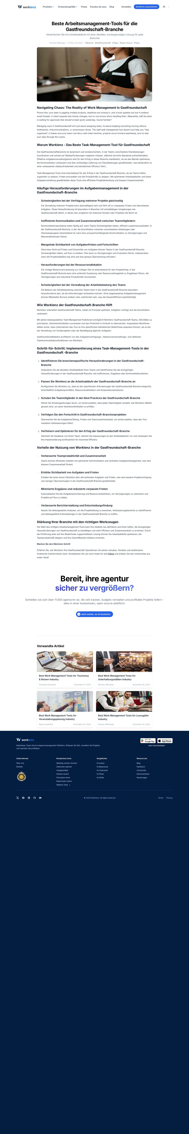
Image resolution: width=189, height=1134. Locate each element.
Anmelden (126, 6)
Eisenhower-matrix (64, 781)
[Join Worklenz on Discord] (40, 798)
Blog (112, 6)
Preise (84, 6)
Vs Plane (100, 774)
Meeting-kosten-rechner (66, 763)
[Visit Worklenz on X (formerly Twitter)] (17, 798)
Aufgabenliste (62, 770)
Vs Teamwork (102, 770)
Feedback (141, 767)
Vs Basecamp (102, 767)
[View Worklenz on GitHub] (34, 798)
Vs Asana (100, 763)
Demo (111, 553)
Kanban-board (62, 774)
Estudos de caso (98, 6)
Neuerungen (142, 777)
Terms (160, 798)
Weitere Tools (63, 785)
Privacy (169, 798)
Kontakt (19, 767)
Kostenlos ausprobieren (146, 7)
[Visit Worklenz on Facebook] (23, 798)
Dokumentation (143, 774)
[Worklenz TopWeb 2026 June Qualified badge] (21, 776)
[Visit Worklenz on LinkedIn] (29, 798)
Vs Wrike (100, 777)
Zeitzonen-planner (64, 767)
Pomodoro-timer (63, 777)
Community (141, 770)
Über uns (20, 763)
